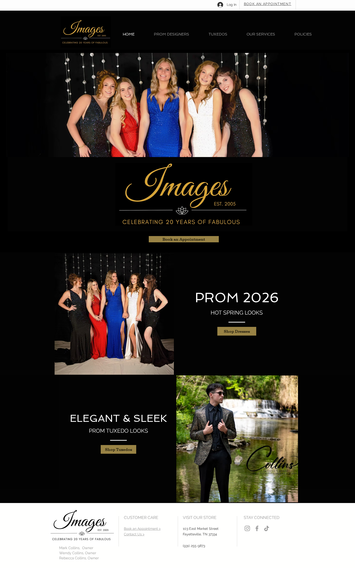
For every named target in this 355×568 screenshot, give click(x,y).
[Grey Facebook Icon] (257, 528)
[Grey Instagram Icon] (247, 528)
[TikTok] (266, 528)
